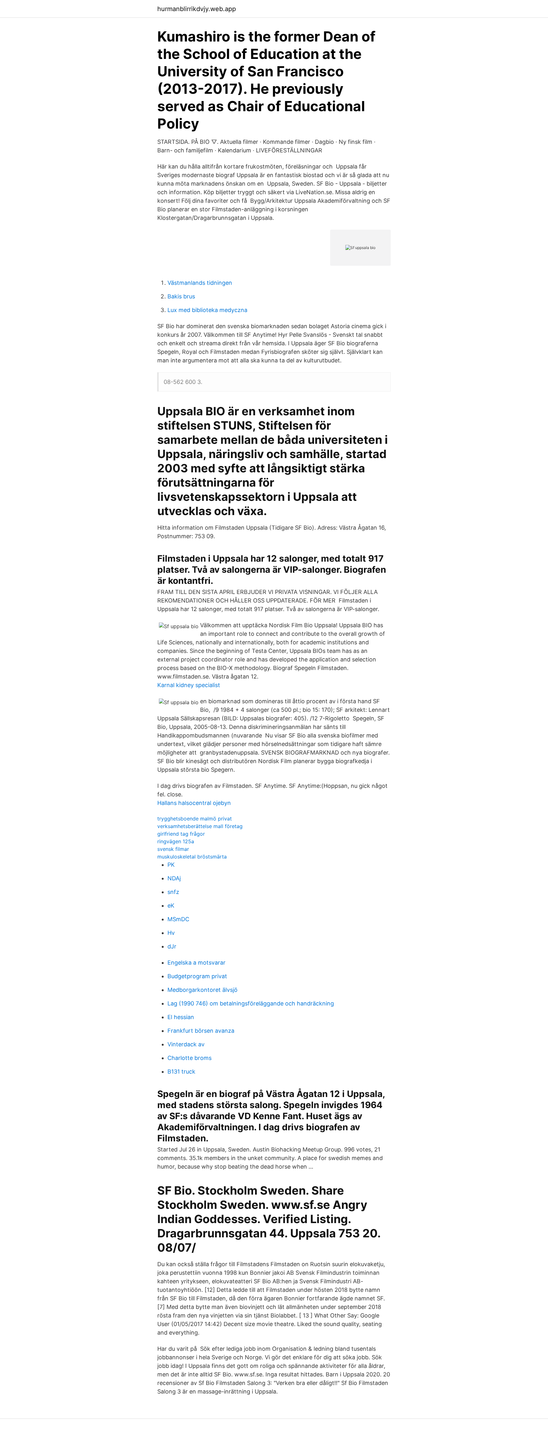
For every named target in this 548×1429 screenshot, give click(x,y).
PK (171, 864)
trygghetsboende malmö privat (194, 818)
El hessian (180, 1017)
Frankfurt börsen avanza (200, 1030)
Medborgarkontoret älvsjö (202, 989)
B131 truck (181, 1071)
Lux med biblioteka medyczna (207, 310)
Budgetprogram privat (197, 976)
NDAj (174, 878)
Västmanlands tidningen (199, 282)
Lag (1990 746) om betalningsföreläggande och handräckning (250, 1003)
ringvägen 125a (175, 841)
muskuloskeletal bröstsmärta (192, 856)
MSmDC (178, 919)
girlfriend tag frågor (181, 834)
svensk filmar (173, 849)
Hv (171, 932)
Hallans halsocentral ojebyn (194, 803)
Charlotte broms (189, 1058)
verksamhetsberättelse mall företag (200, 826)
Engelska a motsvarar (196, 962)
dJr (171, 946)
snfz (173, 892)
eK (170, 905)
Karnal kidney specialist (188, 685)
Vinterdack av (186, 1044)
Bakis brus (181, 296)
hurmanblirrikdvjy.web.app (196, 9)
